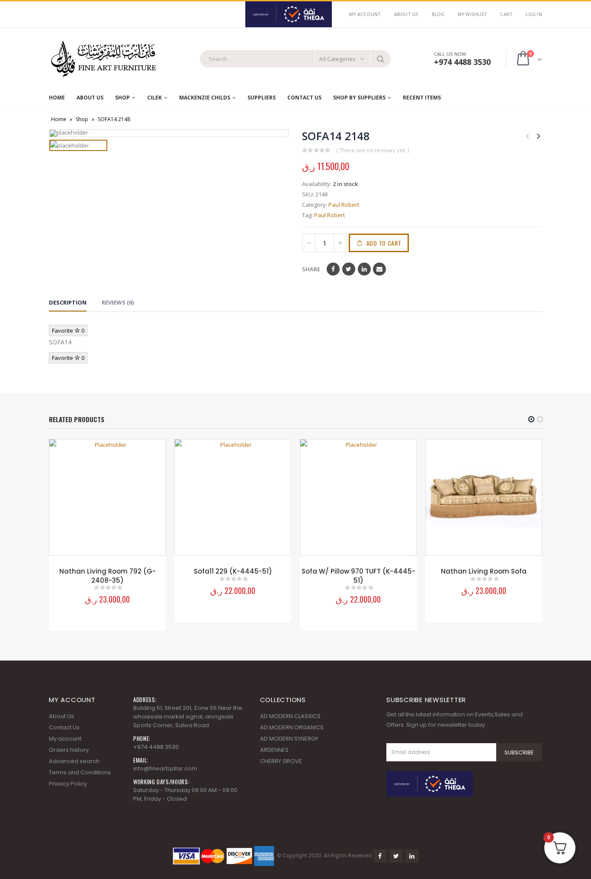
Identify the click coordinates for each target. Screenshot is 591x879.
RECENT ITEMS (422, 97)
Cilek (154, 97)
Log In (534, 14)
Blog (438, 14)
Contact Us (304, 97)
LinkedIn (364, 269)
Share (311, 269)
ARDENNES (274, 750)
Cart (506, 14)
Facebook (333, 269)
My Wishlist (473, 14)
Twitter (348, 269)
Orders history (69, 750)
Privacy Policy (68, 784)
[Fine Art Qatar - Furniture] (103, 59)
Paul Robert (343, 205)
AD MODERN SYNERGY (289, 739)
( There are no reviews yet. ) (372, 150)
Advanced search (74, 761)
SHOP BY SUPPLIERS (359, 97)
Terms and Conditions (80, 772)
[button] (531, 419)
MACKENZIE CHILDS (204, 97)
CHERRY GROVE (281, 761)
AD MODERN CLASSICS (290, 716)
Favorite (68, 330)
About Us (406, 14)
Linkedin (411, 856)
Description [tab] (68, 302)
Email (379, 269)
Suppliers (261, 97)
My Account (365, 14)
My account (65, 739)
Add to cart (383, 242)
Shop (122, 97)
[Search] (381, 58)
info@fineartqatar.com (165, 768)
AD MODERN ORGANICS (292, 727)
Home (57, 97)
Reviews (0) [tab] (118, 302)
